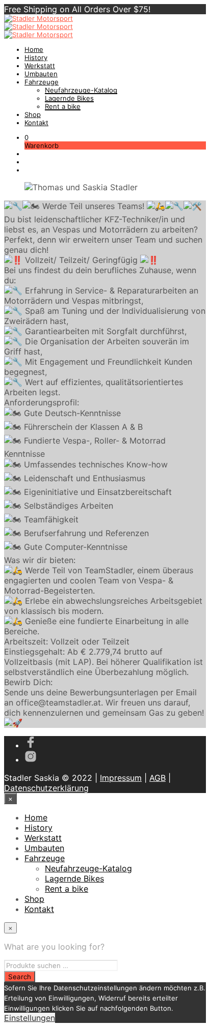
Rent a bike (63, 106)
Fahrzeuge (41, 82)
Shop (32, 114)
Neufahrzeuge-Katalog (81, 90)
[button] (26, 137)
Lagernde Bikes (69, 98)
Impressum (121, 778)
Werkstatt (39, 66)
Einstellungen (29, 1018)
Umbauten (41, 74)
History (35, 57)
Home (33, 49)
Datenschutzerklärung (46, 788)
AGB (157, 778)
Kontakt (36, 123)
